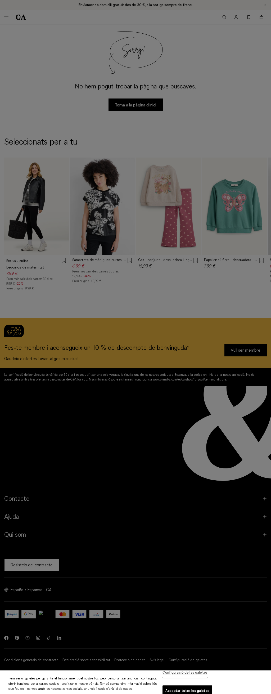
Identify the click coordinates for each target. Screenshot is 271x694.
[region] (135, 682)
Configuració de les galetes (184, 672)
